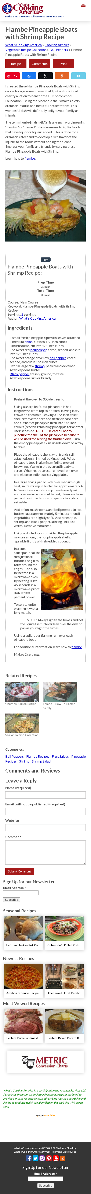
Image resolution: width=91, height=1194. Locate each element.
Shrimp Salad (41, 761)
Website (12, 820)
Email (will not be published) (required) (35, 804)
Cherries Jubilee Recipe (20, 703)
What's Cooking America (23, 45)
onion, (29, 342)
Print (63, 64)
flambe (30, 158)
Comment (13, 837)
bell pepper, (38, 350)
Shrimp (24, 761)
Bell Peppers (59, 50)
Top (86, 1188)
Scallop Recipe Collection (22, 735)
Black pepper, (20, 374)
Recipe (16, 64)
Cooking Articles (57, 45)
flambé (77, 647)
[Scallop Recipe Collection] (22, 723)
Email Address (14, 887)
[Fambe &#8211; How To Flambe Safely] (60, 691)
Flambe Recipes (37, 756)
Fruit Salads (60, 756)
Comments (40, 64)
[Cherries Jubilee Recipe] (22, 691)
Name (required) (18, 788)
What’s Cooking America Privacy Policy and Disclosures (45, 1151)
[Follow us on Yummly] (62, 1158)
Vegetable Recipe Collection (26, 50)
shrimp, (40, 366)
